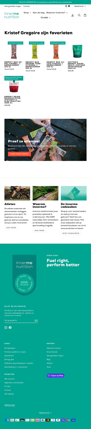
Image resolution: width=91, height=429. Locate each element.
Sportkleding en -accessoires (15, 367)
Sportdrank (9, 356)
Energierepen (9, 348)
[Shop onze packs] (45, 140)
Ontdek (45, 17)
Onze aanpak (52, 352)
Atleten (50, 363)
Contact (26, 6)
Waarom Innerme (54, 348)
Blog (48, 359)
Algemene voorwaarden (14, 383)
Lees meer (11, 228)
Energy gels (9, 359)
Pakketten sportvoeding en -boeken (18, 363)
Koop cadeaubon (70, 233)
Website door (9, 405)
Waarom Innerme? (56, 12)
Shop (26, 12)
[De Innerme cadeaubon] (74, 193)
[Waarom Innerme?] (45, 193)
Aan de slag (39, 12)
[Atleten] (17, 193)
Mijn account (9, 379)
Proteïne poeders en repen (15, 352)
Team (49, 367)
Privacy (7, 386)
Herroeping (8, 394)
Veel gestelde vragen (12, 6)
